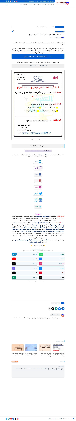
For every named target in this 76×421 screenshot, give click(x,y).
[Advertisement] (38, 16)
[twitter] (14, 1)
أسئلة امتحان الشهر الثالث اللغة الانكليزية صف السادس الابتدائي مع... (58, 354)
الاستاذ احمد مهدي (59, 37)
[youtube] (10, 1)
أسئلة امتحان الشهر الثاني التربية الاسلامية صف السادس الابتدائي (31, 354)
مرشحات (35, 240)
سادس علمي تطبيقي (26, 231)
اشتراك (14, 258)
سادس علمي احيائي (37, 231)
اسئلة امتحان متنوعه (43, 240)
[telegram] (6, 1)
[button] (59, 308)
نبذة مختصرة (30, 4)
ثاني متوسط (56, 229)
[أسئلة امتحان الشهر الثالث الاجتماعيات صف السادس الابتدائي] (45, 347)
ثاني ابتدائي (54, 227)
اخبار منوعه (52, 4)
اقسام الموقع (52, 1)
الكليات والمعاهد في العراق (35, 242)
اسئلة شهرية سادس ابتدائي (60, 31)
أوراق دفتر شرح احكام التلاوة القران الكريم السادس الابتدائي (44, 27)
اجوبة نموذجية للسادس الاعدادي (23, 240)
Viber (26, 1)
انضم (40, 268)
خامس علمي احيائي (54, 231)
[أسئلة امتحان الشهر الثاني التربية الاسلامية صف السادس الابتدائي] (31, 347)
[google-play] (8, 1)
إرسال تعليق (60, 366)
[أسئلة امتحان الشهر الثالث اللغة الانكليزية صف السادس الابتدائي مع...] (59, 347)
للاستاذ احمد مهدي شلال (43, 155)
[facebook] (12, 1)
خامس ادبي (22, 229)
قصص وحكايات (36, 4)
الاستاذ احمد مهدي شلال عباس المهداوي (55, 418)
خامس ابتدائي (35, 227)
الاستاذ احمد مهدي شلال (25, 51)
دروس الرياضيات (33, 225)
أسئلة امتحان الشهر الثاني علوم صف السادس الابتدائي (18, 354)
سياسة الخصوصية (31, 1)
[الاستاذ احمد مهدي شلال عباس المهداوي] (62, 3)
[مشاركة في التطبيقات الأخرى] (49, 308)
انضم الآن (41, 254)
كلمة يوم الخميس (23, 4)
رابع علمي (33, 229)
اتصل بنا (36, 1)
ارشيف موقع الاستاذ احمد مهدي (44, 1)
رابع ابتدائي (42, 227)
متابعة (41, 258)
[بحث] (6, 4)
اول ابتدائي (60, 227)
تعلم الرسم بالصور (42, 4)
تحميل (14, 277)
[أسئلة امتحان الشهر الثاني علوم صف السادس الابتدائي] (18, 347)
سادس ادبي (45, 231)
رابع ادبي (28, 229)
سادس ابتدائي (27, 227)
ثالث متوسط (49, 229)
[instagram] (17, 1)
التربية (48, 4)
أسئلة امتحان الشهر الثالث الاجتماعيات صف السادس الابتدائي (46, 354)
